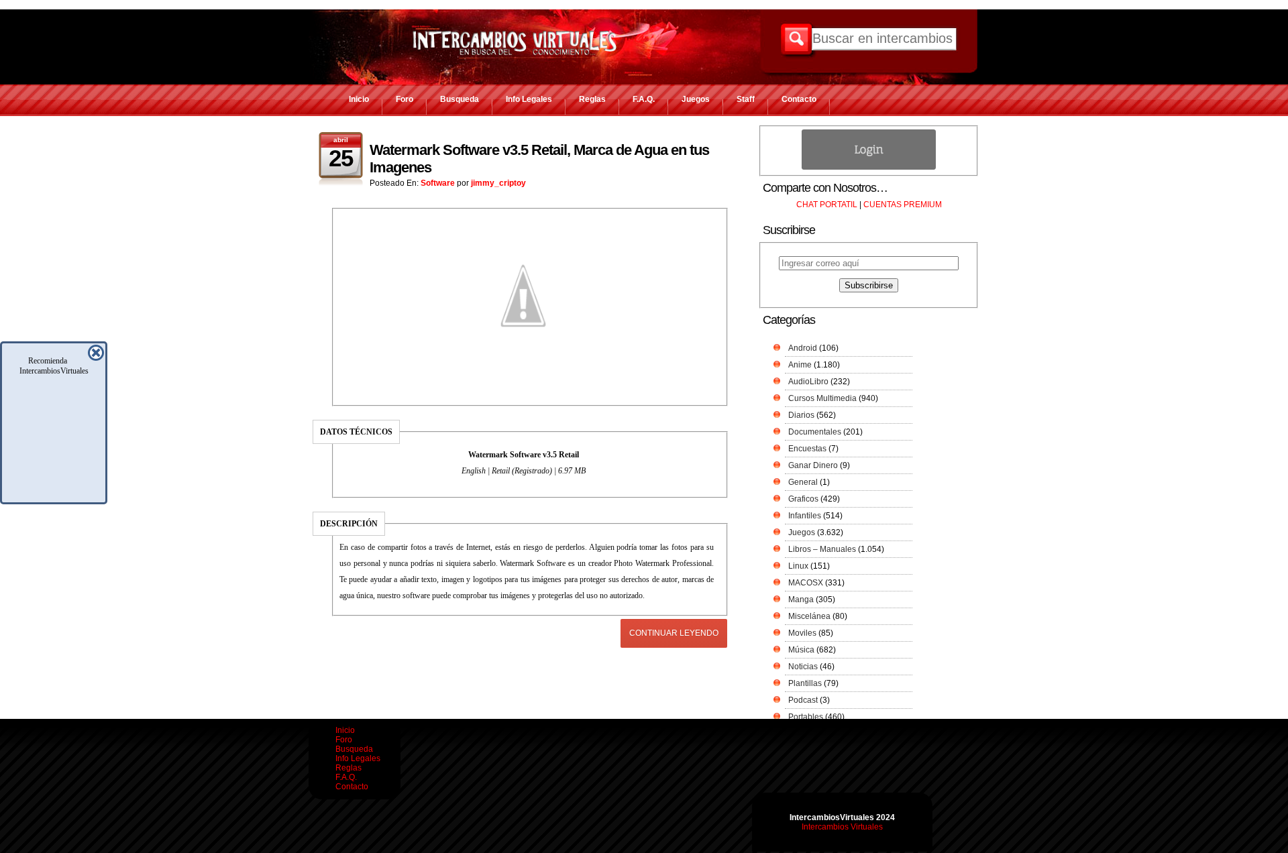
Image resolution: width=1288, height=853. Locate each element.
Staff (746, 99)
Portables (805, 717)
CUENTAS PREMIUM (902, 204)
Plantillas (805, 683)
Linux (798, 566)
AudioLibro (808, 381)
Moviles (802, 633)
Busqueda (459, 99)
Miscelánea (809, 616)
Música (801, 650)
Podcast (803, 700)
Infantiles (804, 515)
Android (802, 348)
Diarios (801, 415)
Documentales (814, 432)
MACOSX (805, 582)
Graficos (803, 499)
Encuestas (807, 448)
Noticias (803, 666)
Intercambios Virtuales (842, 827)
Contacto (799, 99)
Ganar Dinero (813, 465)
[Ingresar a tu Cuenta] (869, 167)
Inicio (359, 99)
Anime (800, 364)
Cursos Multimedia (822, 398)
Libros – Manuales (822, 549)
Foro (404, 99)
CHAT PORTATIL (826, 204)
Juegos (696, 99)
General (803, 482)
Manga (801, 599)
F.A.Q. (644, 99)
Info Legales (529, 99)
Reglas (592, 99)
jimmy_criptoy (498, 183)
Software (438, 183)
